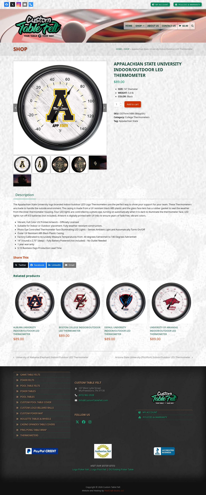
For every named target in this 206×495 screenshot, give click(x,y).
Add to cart (133, 104)
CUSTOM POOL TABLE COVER (35, 402)
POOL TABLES (27, 396)
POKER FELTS (27, 380)
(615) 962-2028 (86, 395)
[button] (192, 25)
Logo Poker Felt (80, 469)
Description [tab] (24, 194)
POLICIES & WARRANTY (154, 417)
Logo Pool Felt (98, 469)
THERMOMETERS (29, 435)
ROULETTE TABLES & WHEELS (35, 418)
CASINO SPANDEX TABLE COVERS (37, 424)
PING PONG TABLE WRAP (33, 429)
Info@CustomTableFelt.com (93, 400)
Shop (126, 49)
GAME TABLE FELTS (30, 374)
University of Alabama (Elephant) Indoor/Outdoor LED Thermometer (50, 357)
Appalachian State (128, 121)
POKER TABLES (28, 391)
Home (119, 49)
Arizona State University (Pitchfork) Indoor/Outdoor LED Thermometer (152, 357)
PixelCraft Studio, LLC (114, 490)
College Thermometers (137, 117)
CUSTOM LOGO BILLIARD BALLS (37, 407)
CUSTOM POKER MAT (31, 413)
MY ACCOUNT (149, 412)
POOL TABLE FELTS (30, 385)
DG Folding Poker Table (121, 469)
